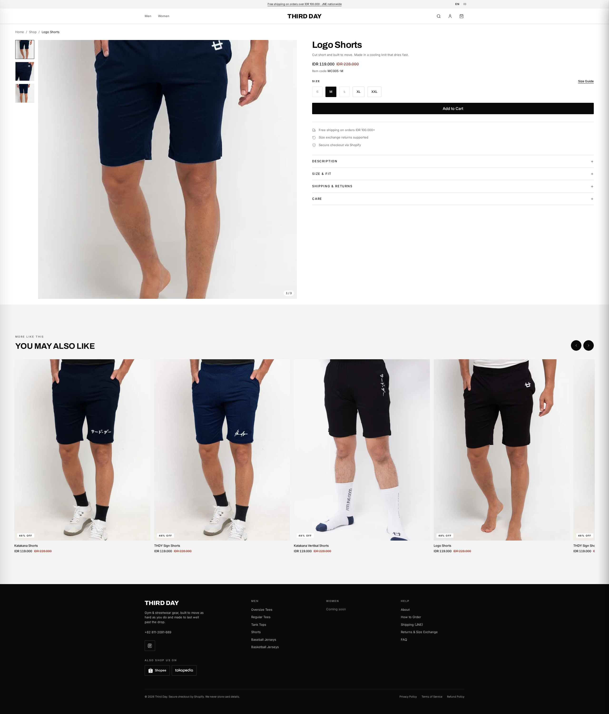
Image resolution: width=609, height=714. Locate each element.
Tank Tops (258, 624)
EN (457, 4)
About (405, 609)
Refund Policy (455, 696)
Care (317, 199)
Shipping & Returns (332, 186)
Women (163, 16)
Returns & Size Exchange (419, 632)
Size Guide (586, 81)
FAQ (404, 639)
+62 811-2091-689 (158, 632)
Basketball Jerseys (265, 647)
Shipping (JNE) (412, 624)
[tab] (24, 49)
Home (19, 32)
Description (325, 161)
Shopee (160, 670)
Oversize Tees (261, 609)
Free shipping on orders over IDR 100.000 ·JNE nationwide (305, 4)
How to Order (411, 617)
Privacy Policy (408, 696)
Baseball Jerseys (263, 639)
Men (148, 16)
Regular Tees (260, 617)
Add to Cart (453, 108)
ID (465, 4)
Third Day (304, 16)
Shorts (256, 632)
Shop (33, 32)
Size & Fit (321, 174)
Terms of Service (432, 696)
